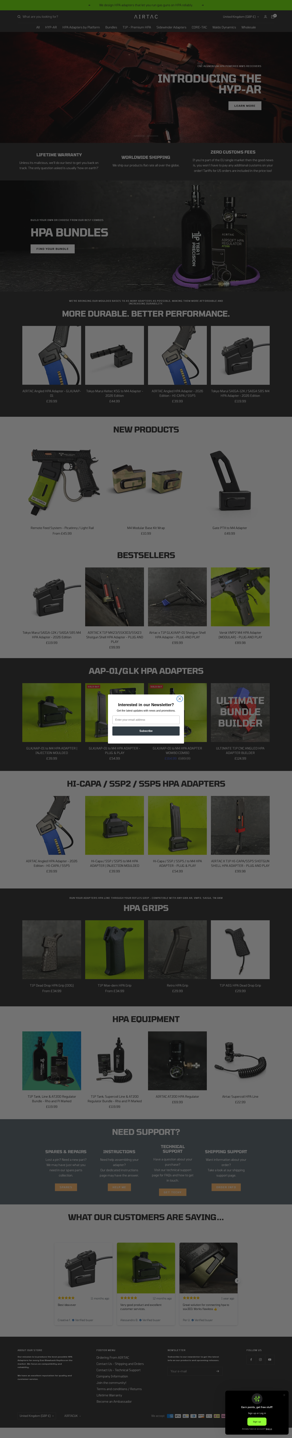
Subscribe (146, 730)
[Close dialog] (180, 699)
